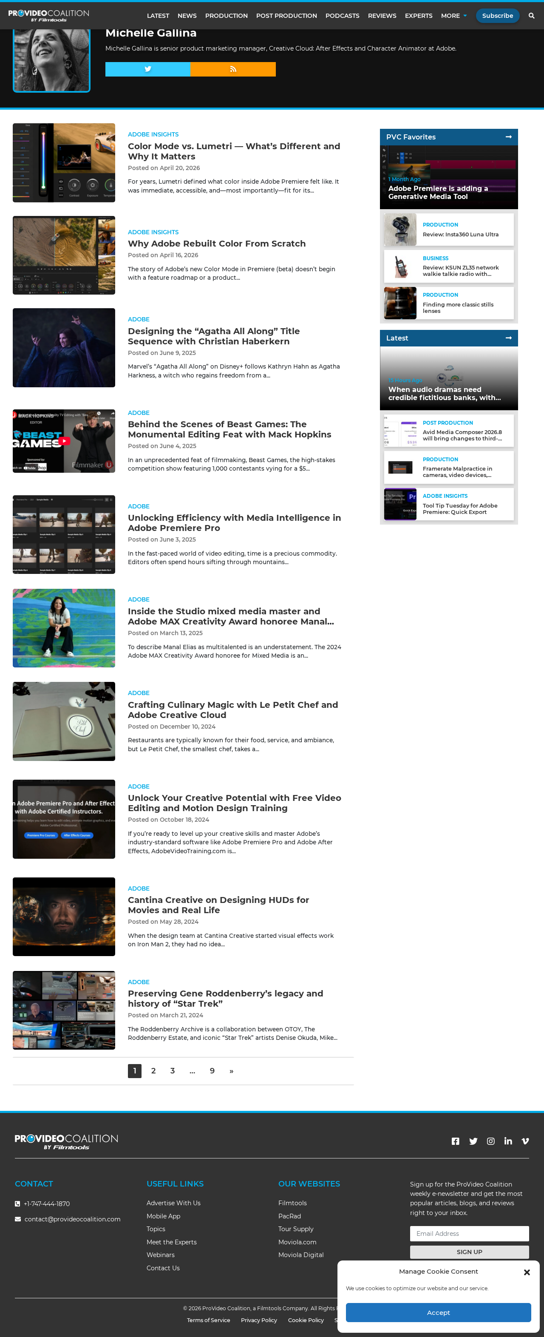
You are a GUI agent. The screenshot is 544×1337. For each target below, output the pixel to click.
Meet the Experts (172, 1242)
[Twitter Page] (473, 1141)
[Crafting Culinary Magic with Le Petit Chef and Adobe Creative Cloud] (64, 721)
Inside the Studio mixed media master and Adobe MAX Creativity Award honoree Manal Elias (227, 621)
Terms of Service (208, 1320)
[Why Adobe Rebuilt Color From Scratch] (64, 255)
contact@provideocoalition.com (73, 1219)
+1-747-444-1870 (46, 1204)
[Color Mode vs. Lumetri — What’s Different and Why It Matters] (64, 162)
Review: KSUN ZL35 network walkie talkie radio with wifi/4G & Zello (461, 274)
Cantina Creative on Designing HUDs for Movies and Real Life (218, 905)
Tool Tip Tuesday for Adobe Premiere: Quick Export (460, 508)
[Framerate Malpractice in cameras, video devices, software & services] (400, 467)
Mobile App (163, 1216)
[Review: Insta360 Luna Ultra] (400, 229)
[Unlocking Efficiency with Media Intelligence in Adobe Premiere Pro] (64, 534)
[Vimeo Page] (525, 1141)
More (450, 16)
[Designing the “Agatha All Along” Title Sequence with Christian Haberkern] (64, 347)
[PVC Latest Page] (509, 338)
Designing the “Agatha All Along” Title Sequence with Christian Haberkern (214, 336)
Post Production (286, 16)
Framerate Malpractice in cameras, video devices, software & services (458, 475)
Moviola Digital (301, 1255)
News (187, 16)
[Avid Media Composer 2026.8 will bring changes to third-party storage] (400, 430)
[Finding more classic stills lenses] (400, 302)
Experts (419, 16)
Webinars (161, 1255)
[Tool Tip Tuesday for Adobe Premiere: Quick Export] (400, 503)
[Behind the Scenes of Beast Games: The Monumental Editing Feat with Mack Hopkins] (64, 440)
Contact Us (163, 1268)
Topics (156, 1229)
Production (226, 16)
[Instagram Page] (491, 1141)
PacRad (289, 1216)
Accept (438, 1313)
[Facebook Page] (455, 1141)
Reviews (382, 16)
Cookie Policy (306, 1320)
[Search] (532, 16)
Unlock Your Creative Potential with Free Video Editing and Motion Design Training (234, 803)
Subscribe (497, 16)
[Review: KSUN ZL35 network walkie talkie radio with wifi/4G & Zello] (400, 266)
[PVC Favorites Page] (509, 137)
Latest (158, 16)
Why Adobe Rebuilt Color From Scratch (217, 243)
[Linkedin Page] (508, 1141)
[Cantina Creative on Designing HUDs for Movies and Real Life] (64, 916)
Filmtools (292, 1203)
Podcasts (343, 16)
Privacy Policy (259, 1320)
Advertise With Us (174, 1203)
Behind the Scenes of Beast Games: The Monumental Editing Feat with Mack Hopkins (230, 429)
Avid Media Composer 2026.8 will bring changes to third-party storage (462, 438)
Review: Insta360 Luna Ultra (461, 234)
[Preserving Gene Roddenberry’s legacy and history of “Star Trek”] (64, 1010)
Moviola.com (297, 1242)
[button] (527, 1271)
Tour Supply (296, 1229)
